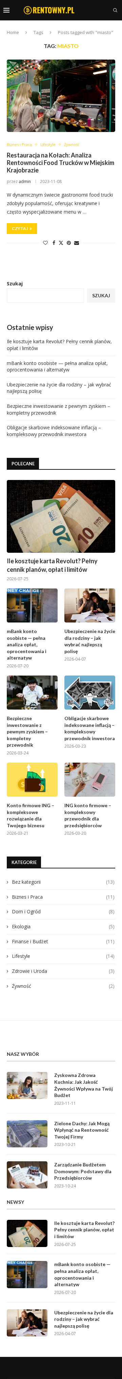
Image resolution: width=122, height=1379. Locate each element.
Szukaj (15, 283)
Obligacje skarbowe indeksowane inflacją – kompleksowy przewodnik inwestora (54, 430)
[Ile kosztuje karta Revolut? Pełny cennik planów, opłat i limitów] (61, 516)
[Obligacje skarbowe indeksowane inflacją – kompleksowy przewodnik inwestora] (89, 693)
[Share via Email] (76, 242)
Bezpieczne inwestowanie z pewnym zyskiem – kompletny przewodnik (27, 731)
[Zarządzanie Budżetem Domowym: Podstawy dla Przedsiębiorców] (27, 1175)
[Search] (115, 10)
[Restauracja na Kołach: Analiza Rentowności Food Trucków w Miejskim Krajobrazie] (61, 96)
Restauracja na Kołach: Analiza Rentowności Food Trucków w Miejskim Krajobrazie (60, 162)
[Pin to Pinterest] (69, 242)
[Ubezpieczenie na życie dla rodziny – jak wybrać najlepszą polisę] (89, 605)
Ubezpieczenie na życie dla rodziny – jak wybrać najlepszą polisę (89, 641)
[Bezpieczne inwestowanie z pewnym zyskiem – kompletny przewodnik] (32, 693)
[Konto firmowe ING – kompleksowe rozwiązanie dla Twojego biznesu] (32, 780)
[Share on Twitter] (61, 242)
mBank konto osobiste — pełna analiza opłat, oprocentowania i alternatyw (57, 366)
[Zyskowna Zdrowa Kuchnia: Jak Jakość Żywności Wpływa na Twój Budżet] (27, 1085)
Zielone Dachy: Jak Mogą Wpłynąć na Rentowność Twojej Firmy (81, 1130)
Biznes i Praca (63, 897)
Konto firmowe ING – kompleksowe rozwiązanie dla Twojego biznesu (30, 815)
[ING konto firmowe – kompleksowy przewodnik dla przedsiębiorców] (89, 780)
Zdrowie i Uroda (63, 971)
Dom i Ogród (63, 911)
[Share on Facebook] (54, 242)
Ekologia (63, 926)
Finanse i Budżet (63, 941)
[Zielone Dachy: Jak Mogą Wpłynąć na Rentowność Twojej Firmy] (27, 1133)
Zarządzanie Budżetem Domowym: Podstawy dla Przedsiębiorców (82, 1171)
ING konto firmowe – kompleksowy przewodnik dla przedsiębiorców (87, 815)
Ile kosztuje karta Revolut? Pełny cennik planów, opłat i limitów (52, 565)
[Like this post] (45, 242)
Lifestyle (63, 956)
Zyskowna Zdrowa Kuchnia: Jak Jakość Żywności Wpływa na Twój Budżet (83, 1085)
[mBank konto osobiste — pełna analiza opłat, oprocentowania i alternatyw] (32, 605)
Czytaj (20, 228)
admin (25, 181)
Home (13, 32)
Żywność (63, 986)
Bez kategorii (63, 882)
